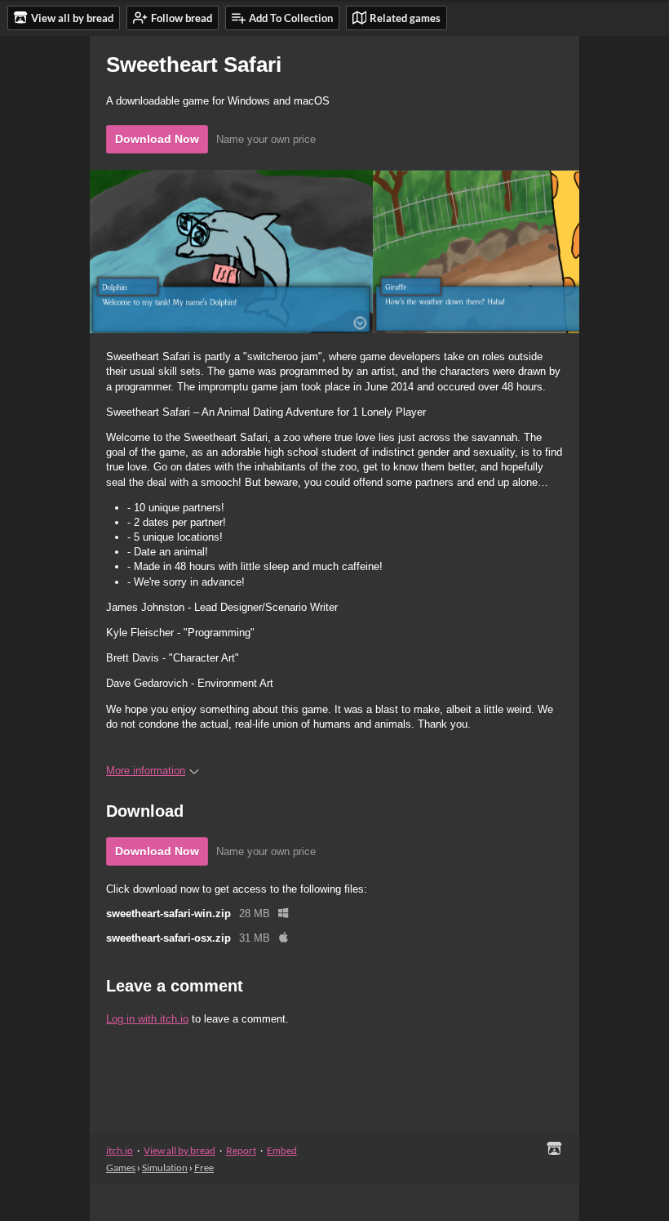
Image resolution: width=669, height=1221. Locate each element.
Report (241, 1150)
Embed (282, 1150)
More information (145, 770)
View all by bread (179, 1150)
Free (204, 1167)
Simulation (165, 1167)
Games (120, 1167)
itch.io (119, 1150)
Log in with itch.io (147, 1019)
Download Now (157, 138)
